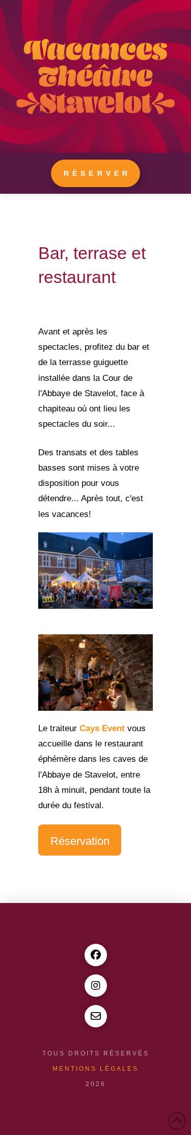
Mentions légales (95, 1068)
